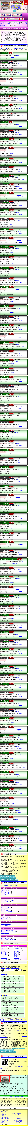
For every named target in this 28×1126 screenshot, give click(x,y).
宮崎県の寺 (16, 958)
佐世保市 (6, 909)
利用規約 (23, 1096)
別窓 (14, 876)
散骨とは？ (15, 1111)
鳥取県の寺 (4, 951)
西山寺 (6, 467)
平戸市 (5, 933)
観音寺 (6, 167)
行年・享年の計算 (5, 1117)
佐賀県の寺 (4, 956)
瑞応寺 (6, 430)
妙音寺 (6, 789)
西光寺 (6, 458)
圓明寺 (5, 105)
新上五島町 (9, 911)
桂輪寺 (6, 238)
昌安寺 (6, 377)
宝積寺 (6, 684)
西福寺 (6, 477)
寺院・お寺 (15, 1116)
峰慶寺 (6, 709)
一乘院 (5, 61)
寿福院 (6, 342)
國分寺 (6, 325)
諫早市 (6, 891)
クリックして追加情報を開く (9, 1108)
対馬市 (5, 917)
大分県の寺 (4, 958)
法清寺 (6, 744)
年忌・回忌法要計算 (17, 1121)
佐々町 (6, 908)
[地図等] (18, 55)
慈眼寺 (6, 334)
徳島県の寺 (16, 953)
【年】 (2, 969)
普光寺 (6, 632)
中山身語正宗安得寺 (10, 559)
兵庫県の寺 (16, 948)
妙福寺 (6, 808)
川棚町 (7, 900)
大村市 (6, 893)
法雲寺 (6, 727)
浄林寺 (6, 405)
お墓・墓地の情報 (16, 1118)
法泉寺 (6, 753)
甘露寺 (6, 158)
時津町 (6, 918)
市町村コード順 (8, 885)
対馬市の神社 (9, 23)
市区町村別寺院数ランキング (6, 876)
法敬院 (6, 735)
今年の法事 (3, 1111)
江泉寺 (6, 267)
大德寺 (6, 533)
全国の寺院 (18, 23)
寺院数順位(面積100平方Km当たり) (8, 879)
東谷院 (6, 615)
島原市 (6, 910)
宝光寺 (6, 675)
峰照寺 (6, 718)
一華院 (5, 53)
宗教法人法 (15, 1117)
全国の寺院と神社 (5, 22)
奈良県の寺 (4, 950)
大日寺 (6, 542)
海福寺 (6, 148)
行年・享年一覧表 (5, 1120)
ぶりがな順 (2, 885)
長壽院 (6, 576)
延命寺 (5, 122)
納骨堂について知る (5, 1114)
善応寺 (6, 486)
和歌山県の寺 (17, 950)
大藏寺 (6, 514)
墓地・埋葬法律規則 (17, 1113)
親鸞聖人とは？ (4, 1116)
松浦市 (6, 938)
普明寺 (6, 640)
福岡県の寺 (16, 955)
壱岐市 (4, 890)
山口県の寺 (4, 953)
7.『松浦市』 (8, 18)
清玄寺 (6, 441)
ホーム (14, 11)
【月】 (16, 969)
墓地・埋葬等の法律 (17, 1120)
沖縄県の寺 (16, 959)
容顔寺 (6, 817)
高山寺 (6, 306)
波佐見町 (7, 930)
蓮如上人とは (15, 1114)
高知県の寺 (4, 955)
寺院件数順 (14, 885)
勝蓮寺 (6, 368)
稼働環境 (17, 1096)
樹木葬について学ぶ (5, 1121)
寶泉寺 (6, 692)
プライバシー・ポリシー (7, 1096)
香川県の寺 (4, 954)
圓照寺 (5, 87)
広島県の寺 (16, 952)
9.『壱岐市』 (16, 18)
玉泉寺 (6, 184)
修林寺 (6, 360)
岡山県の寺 (4, 952)
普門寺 (6, 649)
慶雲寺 (6, 201)
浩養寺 (6, 297)
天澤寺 (6, 595)
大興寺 (6, 503)
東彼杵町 (8, 931)
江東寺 (6, 278)
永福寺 (5, 79)
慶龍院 (6, 229)
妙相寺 (6, 798)
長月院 (6, 568)
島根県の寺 (16, 951)
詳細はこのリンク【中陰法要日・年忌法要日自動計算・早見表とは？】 (13, 1020)
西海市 (6, 907)
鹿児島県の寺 (4, 959)
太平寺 (6, 495)
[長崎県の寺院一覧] (19, 48)
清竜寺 (6, 450)
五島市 (5, 901)
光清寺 (6, 257)
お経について (4, 1113)
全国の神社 (16, 22)
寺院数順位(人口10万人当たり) (7, 877)
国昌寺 (6, 316)
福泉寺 (6, 658)
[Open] (11, 53)
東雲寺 (6, 606)
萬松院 (6, 772)
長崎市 (6, 924)
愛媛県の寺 (16, 954)
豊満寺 (6, 763)
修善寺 (6, 351)
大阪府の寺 (4, 948)
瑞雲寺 (6, 422)
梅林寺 (6, 623)
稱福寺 (6, 394)
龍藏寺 (6, 836)
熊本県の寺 (16, 956)
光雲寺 (6, 246)
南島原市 (8, 939)
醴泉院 (6, 845)
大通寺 (6, 523)
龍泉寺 (6, 827)
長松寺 (6, 587)
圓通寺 (5, 96)
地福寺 (6, 550)
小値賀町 (7, 895)
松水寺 (6, 385)
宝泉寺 (6, 701)
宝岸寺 (6, 666)
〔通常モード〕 (4, 48)
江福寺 (6, 287)
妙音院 (6, 780)
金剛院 (6, 193)
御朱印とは (3, 1122)
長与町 (6, 925)
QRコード (23, 1061)
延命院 (5, 113)
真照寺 (6, 413)
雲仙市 (6, 892)
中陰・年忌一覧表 (5, 1118)
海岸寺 (6, 139)
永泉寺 (5, 70)
